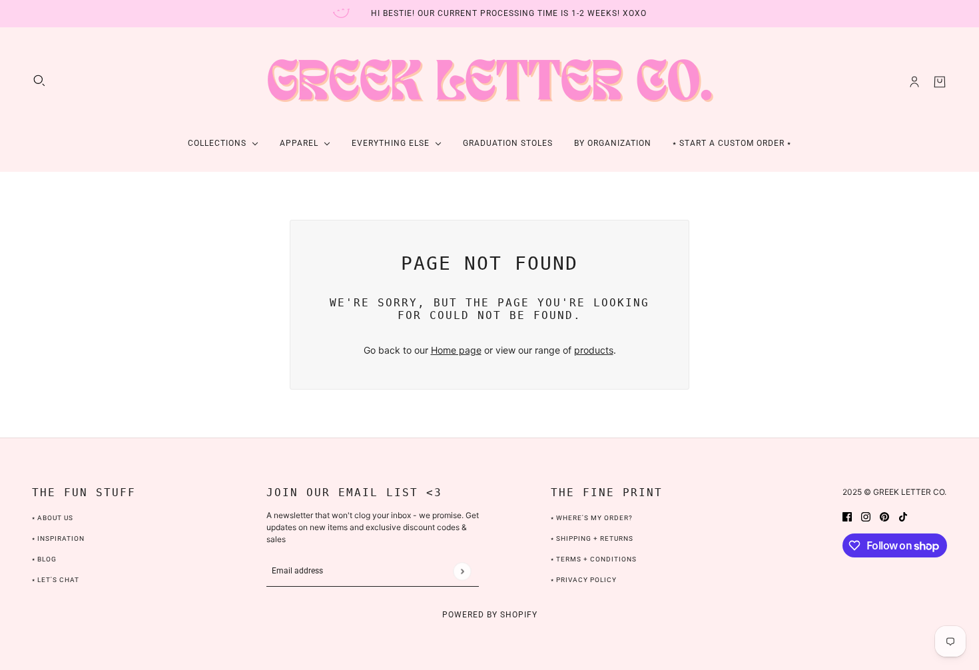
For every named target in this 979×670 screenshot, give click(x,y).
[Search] (39, 80)
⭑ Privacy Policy (584, 579)
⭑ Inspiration (58, 538)
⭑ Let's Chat (55, 579)
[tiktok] (903, 515)
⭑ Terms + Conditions (594, 559)
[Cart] (939, 82)
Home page (456, 350)
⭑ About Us (52, 517)
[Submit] (462, 571)
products (593, 350)
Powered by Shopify (489, 614)
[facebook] (847, 515)
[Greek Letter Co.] (489, 82)
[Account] (914, 82)
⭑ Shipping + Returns (592, 538)
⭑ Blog (44, 559)
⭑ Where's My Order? (592, 517)
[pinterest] (884, 515)
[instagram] (866, 515)
